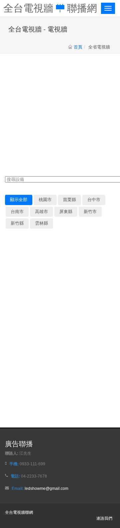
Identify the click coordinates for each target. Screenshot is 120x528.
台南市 (17, 211)
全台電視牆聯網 (19, 512)
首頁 (78, 46)
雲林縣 (41, 223)
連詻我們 (104, 518)
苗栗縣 (69, 199)
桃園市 (45, 199)
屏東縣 (65, 211)
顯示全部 (18, 199)
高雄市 (41, 211)
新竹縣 (17, 223)
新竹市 (90, 211)
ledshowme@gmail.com (46, 488)
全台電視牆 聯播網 (50, 7)
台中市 (93, 199)
